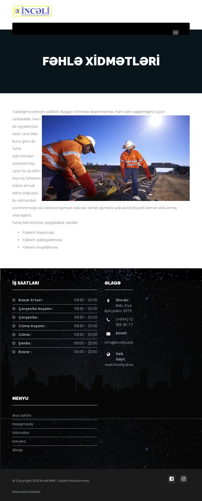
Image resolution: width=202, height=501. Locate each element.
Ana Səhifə (21, 415)
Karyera (19, 441)
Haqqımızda (22, 424)
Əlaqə (17, 449)
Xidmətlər (21, 432)
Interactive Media (26, 491)
